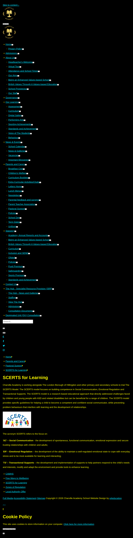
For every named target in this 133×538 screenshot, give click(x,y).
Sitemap (41, 498)
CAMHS (10, 474)
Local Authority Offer (16, 491)
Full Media (8, 498)
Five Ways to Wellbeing (17, 478)
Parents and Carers (15, 361)
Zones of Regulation (16, 487)
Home (8, 357)
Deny (10, 529)
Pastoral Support (14, 365)
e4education (116, 498)
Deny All (13, 529)
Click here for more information (79, 524)
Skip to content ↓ (11, 5)
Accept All (5, 529)
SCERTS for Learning (16, 370)
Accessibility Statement (25, 498)
